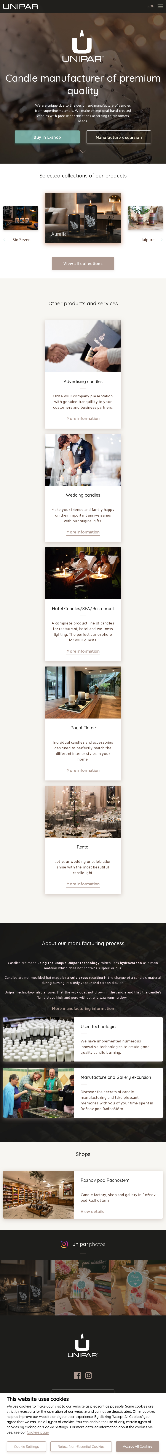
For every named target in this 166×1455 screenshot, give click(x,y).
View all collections (82, 263)
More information (83, 418)
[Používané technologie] (83, 346)
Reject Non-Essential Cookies (81, 1446)
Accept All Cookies (137, 1446)
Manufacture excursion (119, 137)
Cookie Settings (26, 1446)
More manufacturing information (83, 1008)
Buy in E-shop (47, 137)
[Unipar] (20, 6)
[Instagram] (88, 1377)
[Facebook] (77, 1377)
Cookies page (38, 1432)
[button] (20, 231)
